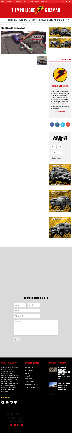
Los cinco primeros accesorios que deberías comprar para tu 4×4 (64, 373)
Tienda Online (44, 1)
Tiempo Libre (12, 20)
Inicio (2, 24)
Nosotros (28, 379)
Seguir (57, 123)
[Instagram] (63, 1)
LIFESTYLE (42, 20)
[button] (68, 20)
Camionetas (23, 20)
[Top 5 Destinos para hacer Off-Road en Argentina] (53, 384)
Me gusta (52, 123)
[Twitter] (66, 1)
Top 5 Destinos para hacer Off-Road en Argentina (64, 386)
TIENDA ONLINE (59, 20)
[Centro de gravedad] (23, 53)
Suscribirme (56, 158)
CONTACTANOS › (60, 112)
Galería (50, 20)
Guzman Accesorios (34, 1)
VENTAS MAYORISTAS (31, 384)
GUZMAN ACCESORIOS (60, 86)
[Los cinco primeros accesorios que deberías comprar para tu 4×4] (53, 369)
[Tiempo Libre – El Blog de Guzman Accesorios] (36, 10)
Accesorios (33, 20)
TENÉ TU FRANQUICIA (31, 387)
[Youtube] (69, 1)
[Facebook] (60, 1)
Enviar (17, 339)
